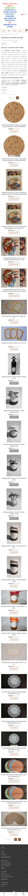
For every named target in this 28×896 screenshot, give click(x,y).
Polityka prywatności (5, 874)
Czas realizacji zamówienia (6, 864)
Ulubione (3, 885)
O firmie (2, 853)
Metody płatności (4, 860)
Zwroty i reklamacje (5, 865)
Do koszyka (14, 131)
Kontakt (2, 851)
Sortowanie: (4, 89)
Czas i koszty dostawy (5, 862)
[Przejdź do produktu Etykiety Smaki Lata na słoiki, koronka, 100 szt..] (14, 652)
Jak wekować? (4, 871)
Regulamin (3, 873)
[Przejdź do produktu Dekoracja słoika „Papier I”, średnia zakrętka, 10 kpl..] (14, 567)
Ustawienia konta (4, 884)
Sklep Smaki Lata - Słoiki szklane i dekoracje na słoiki (9, 34)
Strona (10, 97)
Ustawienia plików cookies (6, 876)
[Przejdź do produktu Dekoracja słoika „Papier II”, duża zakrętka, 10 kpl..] (14, 597)
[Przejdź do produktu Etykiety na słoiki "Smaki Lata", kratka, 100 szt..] (14, 307)
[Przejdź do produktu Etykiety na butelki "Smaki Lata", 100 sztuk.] (14, 333)
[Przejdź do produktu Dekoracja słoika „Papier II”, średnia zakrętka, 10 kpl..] (14, 624)
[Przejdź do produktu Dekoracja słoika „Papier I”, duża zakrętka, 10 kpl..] (14, 533)
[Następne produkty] (15, 839)
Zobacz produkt (14, 199)
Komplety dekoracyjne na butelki (11, 40)
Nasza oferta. (3, 854)
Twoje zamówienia (4, 882)
